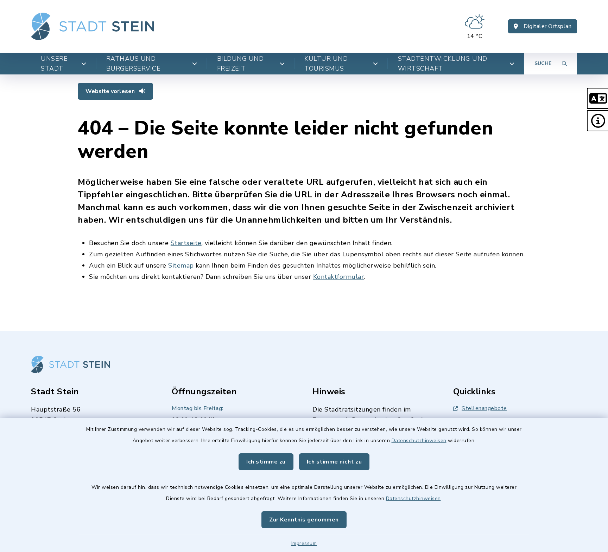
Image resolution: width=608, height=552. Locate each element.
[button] (597, 98)
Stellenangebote (484, 408)
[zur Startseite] (92, 26)
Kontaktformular (338, 276)
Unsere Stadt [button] (54, 63)
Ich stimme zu (266, 462)
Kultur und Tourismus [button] (326, 63)
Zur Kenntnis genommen (304, 520)
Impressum (304, 543)
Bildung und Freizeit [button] (240, 63)
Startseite (186, 243)
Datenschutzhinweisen (419, 440)
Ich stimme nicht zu (334, 462)
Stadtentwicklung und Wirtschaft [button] (442, 63)
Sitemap (181, 265)
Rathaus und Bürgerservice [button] (133, 63)
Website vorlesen (111, 91)
